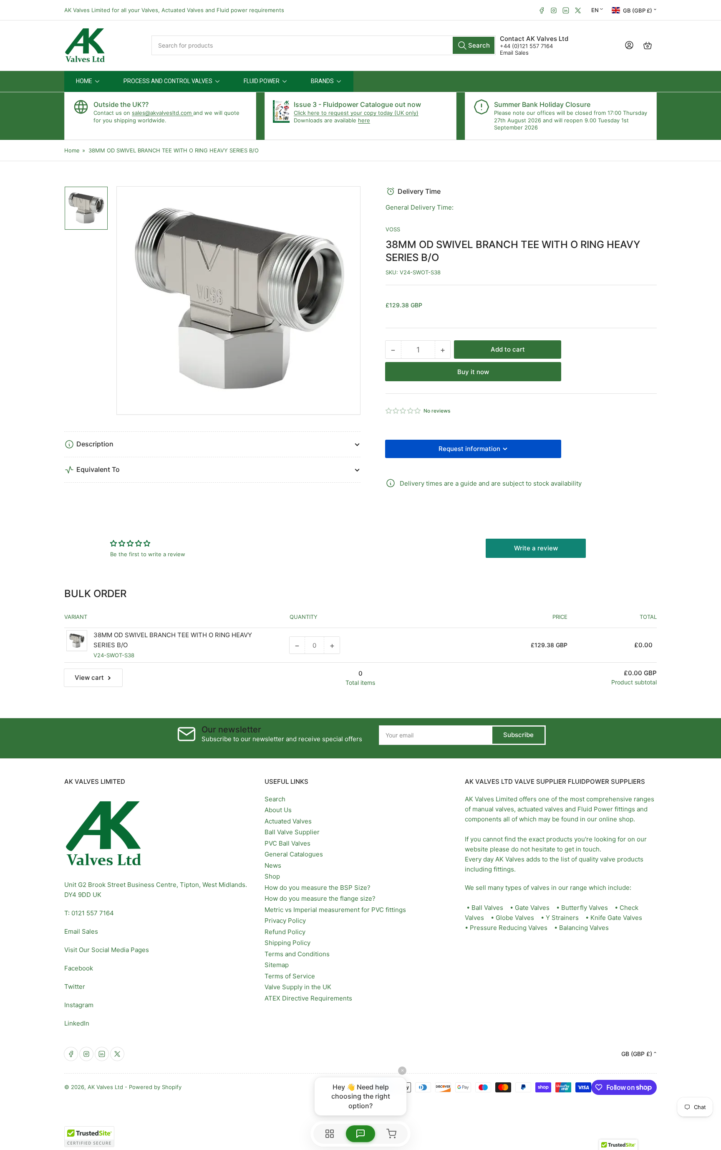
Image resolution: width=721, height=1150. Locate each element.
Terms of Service (290, 976)
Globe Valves (515, 918)
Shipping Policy (287, 943)
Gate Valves (532, 908)
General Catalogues (294, 854)
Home (72, 150)
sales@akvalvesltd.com (162, 112)
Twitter (74, 986)
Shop (272, 876)
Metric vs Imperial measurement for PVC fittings (335, 910)
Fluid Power (595, 809)
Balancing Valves (584, 928)
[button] (403, 410)
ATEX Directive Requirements (308, 998)
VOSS (393, 229)
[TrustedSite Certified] (89, 1136)
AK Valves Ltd (105, 1087)
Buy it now (473, 372)
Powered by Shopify (155, 1087)
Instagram (78, 1005)
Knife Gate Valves (616, 918)
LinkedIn (76, 1023)
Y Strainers (562, 918)
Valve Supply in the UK (298, 987)
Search (275, 799)
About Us (278, 810)
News (273, 865)
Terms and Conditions (297, 954)
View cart (89, 677)
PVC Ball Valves (287, 843)
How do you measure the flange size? (320, 898)
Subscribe (518, 735)
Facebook (78, 968)
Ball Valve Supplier (292, 832)
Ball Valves (487, 908)
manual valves (493, 809)
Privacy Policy (285, 921)
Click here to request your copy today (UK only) (356, 112)
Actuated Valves (288, 821)
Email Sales (514, 52)
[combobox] (323, 45)
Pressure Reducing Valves (508, 928)
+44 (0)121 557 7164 (526, 46)
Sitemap (277, 965)
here (364, 120)
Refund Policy (285, 932)
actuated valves (540, 809)
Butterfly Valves (584, 908)
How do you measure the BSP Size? (318, 888)
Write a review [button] (536, 548)
